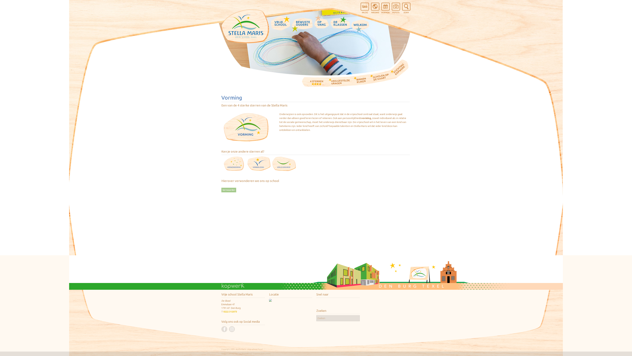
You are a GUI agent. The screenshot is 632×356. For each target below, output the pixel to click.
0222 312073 (230, 311)
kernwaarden (229, 190)
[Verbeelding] (259, 170)
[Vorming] (246, 141)
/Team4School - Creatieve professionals (256, 354)
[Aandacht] (284, 170)
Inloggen (224, 354)
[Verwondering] (233, 170)
